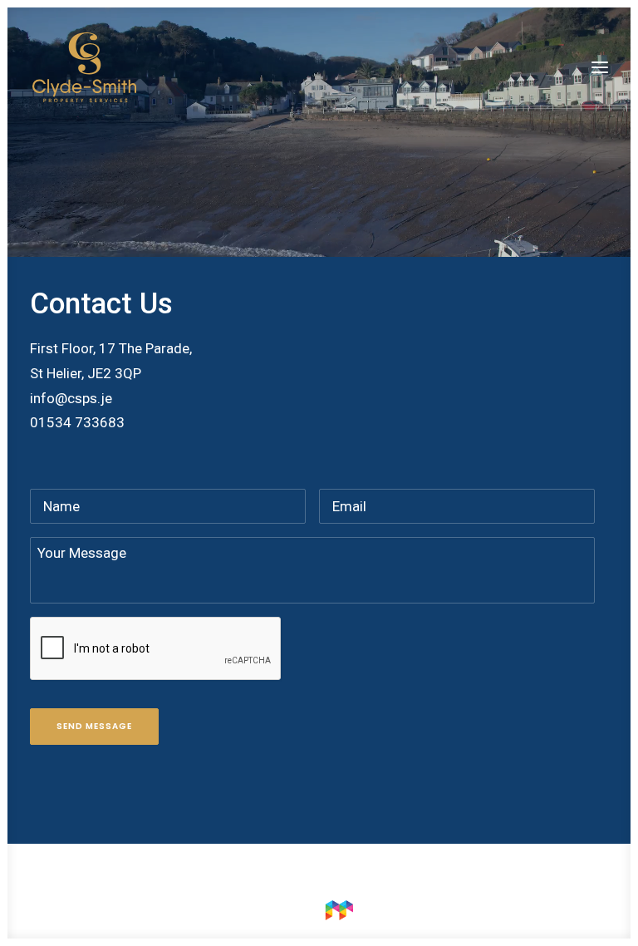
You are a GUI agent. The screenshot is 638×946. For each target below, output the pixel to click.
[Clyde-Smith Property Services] (84, 67)
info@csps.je (71, 398)
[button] (600, 67)
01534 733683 (77, 422)
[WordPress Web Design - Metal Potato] (319, 916)
